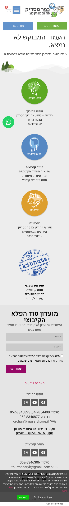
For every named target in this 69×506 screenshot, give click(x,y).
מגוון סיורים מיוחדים (35, 176)
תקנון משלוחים (34, 294)
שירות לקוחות (35, 298)
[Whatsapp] (8, 122)
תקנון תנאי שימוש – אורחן (34, 433)
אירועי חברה (34, 236)
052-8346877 (30, 417)
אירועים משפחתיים (34, 232)
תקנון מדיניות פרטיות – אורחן (34, 428)
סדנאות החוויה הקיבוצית (34, 171)
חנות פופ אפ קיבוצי (34, 180)
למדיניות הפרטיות (52, 361)
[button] (16, 10)
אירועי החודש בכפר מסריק (34, 227)
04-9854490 (41, 412)
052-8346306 (30, 462)
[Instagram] (26, 452)
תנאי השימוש (32, 361)
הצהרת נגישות (35, 383)
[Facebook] (43, 402)
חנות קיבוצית (34, 290)
